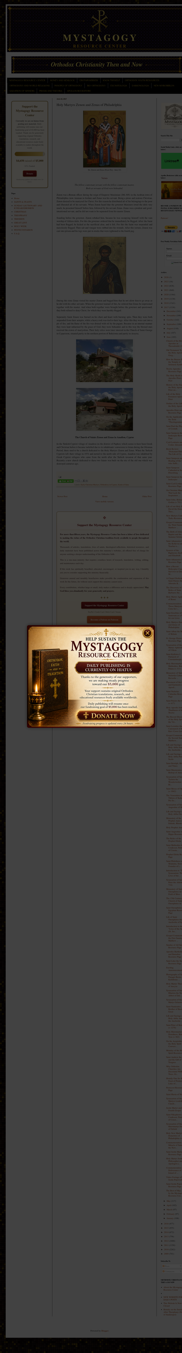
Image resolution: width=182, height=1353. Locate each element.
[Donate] (107, 716)
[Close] (149, 631)
